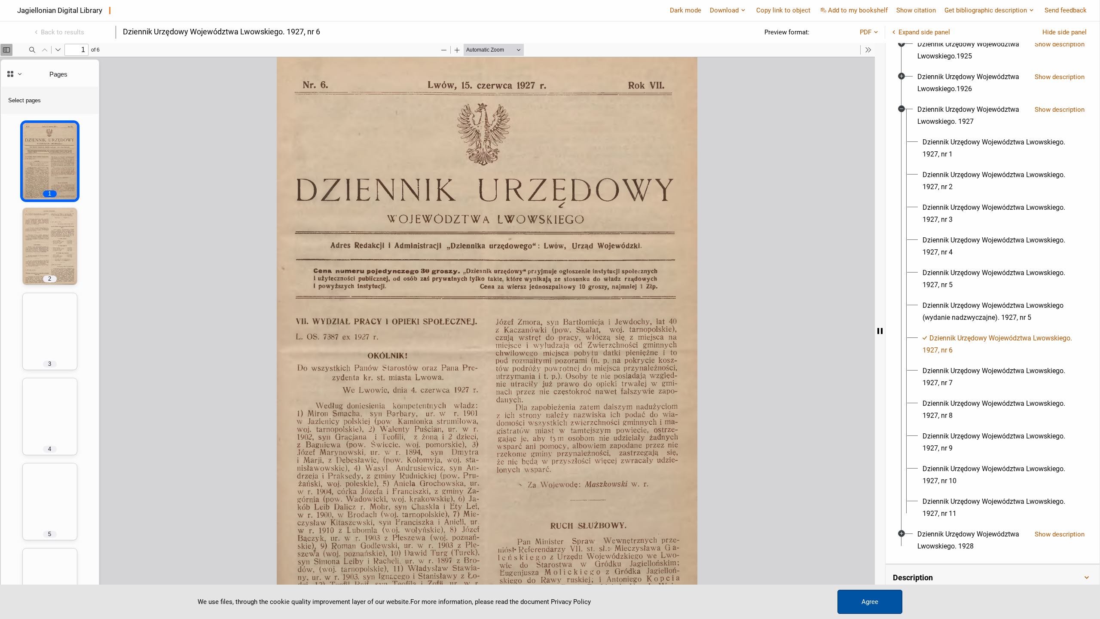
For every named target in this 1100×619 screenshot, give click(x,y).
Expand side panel (924, 32)
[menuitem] (973, 50)
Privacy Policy (571, 602)
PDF (865, 32)
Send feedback (1066, 10)
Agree (870, 602)
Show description (1060, 44)
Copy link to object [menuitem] (783, 10)
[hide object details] (880, 331)
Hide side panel (1064, 32)
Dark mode (685, 10)
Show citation (916, 10)
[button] (993, 577)
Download (724, 10)
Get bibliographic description (985, 10)
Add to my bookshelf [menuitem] (858, 10)
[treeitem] (992, 50)
